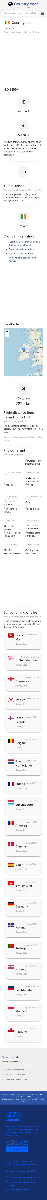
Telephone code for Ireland (21, 249)
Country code (26, 4)
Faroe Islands (21, 722)
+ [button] (7, 331)
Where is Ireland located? (20, 253)
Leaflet (29, 375)
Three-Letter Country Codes (15, 1079)
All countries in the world (14, 1070)
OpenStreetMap (38, 375)
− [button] (7, 335)
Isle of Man (21, 639)
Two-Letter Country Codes (15, 1074)
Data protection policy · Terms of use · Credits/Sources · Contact (23, 1100)
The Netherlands (24, 765)
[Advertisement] (23, 60)
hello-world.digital (17, 1149)
